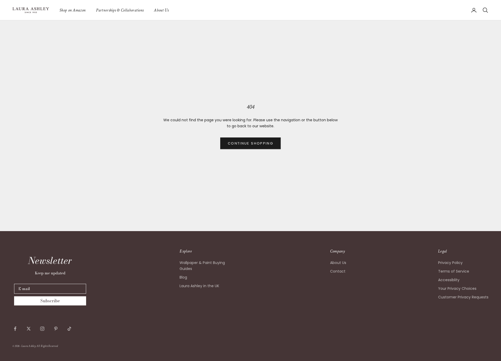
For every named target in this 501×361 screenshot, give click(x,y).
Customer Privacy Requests (463, 297)
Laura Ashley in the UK (199, 285)
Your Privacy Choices (457, 288)
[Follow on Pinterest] (55, 328)
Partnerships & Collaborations (120, 10)
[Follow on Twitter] (28, 328)
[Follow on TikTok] (69, 328)
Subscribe (50, 301)
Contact (337, 271)
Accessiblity (449, 279)
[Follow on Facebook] (15, 328)
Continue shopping (250, 143)
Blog (183, 277)
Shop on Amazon (72, 10)
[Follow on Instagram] (42, 328)
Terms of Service (453, 271)
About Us (161, 10)
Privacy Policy (450, 262)
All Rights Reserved (47, 346)
